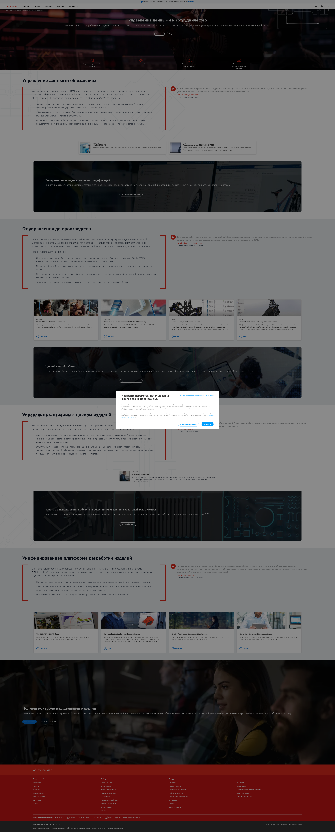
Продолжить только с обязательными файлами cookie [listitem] (196, 395)
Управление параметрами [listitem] (188, 424)
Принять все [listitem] (207, 424)
